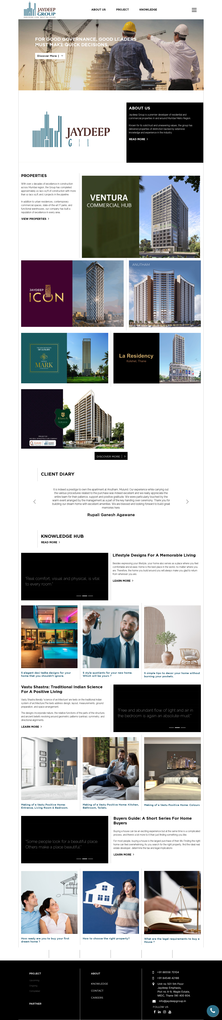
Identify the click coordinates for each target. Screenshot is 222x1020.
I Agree (111, 106)
